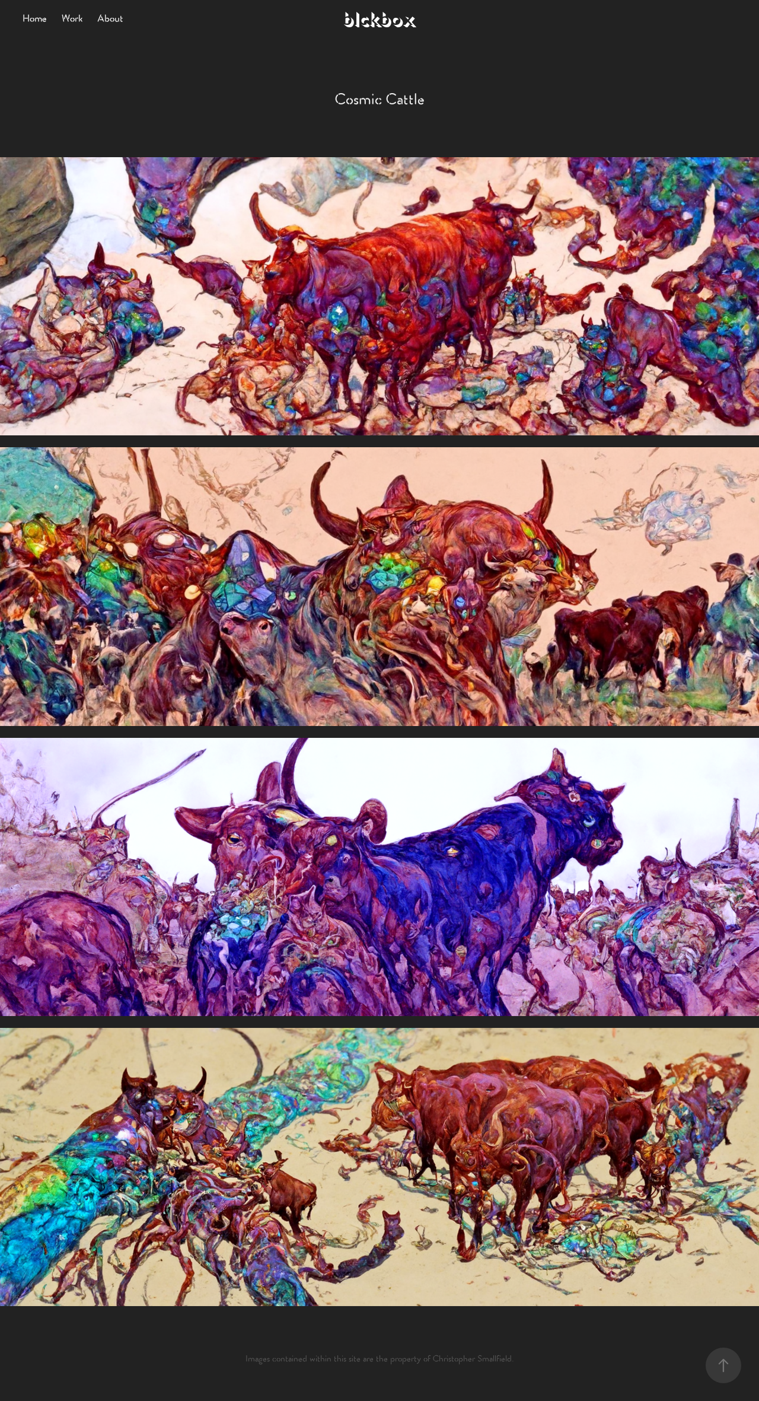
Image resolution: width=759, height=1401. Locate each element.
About (110, 19)
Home (35, 19)
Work (72, 19)
